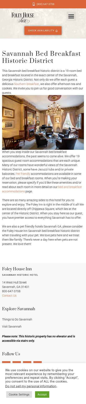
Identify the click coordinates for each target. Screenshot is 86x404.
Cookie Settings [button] (19, 394)
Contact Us (9, 295)
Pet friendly (23, 173)
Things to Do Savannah (17, 319)
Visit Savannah (12, 326)
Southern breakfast (26, 84)
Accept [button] (42, 394)
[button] (71, 16)
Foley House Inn (17, 269)
